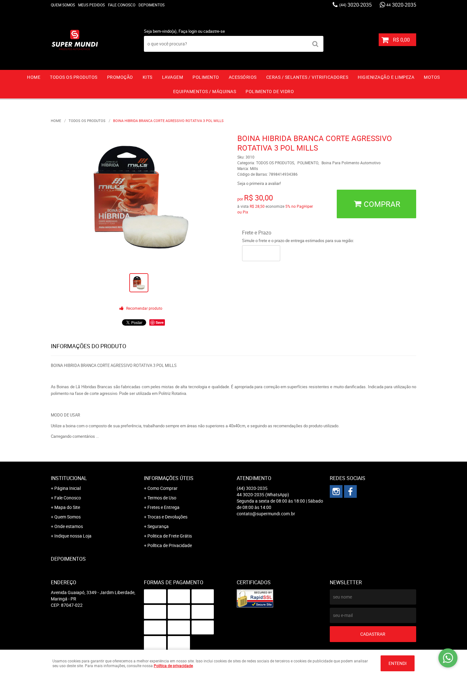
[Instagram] (336, 491)
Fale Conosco (121, 4)
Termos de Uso (161, 498)
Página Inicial (67, 488)
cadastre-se (214, 31)
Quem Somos (63, 4)
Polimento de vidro (270, 91)
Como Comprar (162, 488)
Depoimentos (152, 4)
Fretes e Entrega (163, 507)
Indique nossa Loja (72, 536)
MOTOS (432, 77)
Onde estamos (68, 526)
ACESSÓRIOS (243, 77)
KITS (147, 77)
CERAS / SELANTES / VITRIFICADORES (307, 77)
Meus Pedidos (91, 4)
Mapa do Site (67, 507)
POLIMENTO (206, 77)
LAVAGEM (172, 77)
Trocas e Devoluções (167, 517)
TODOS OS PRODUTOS (74, 77)
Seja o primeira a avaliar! (259, 183)
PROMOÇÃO (120, 77)
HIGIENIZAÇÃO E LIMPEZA (386, 77)
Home (33, 77)
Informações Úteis (168, 478)
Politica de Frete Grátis (169, 536)
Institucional (69, 478)
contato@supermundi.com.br (266, 514)
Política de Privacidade (169, 545)
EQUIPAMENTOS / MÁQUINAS (204, 91)
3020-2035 (355, 4)
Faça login (188, 31)
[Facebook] (350, 491)
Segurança (158, 526)
